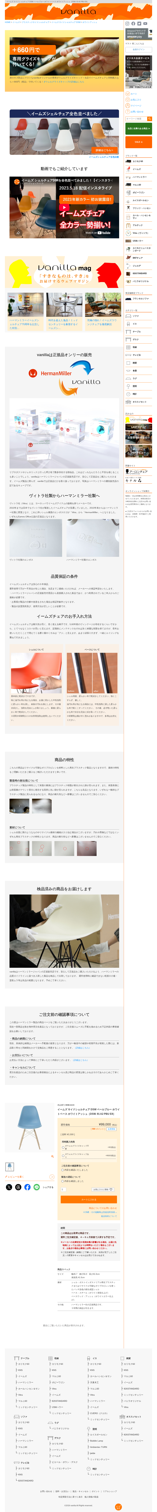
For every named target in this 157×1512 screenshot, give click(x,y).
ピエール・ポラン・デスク (65, 1462)
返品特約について (109, 1216)
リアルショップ (110, 1491)
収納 (135, 347)
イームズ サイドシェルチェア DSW (65, 22)
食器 (135, 371)
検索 (149, 119)
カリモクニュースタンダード (142, 249)
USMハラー (138, 241)
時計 (135, 394)
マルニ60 (137, 185)
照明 (135, 386)
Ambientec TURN (98, 1447)
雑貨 (135, 363)
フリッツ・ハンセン (142, 208)
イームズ (16, 22)
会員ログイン (139, 49)
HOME (7, 22)
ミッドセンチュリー (28, 1407)
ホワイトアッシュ (89, 22)
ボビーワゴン (139, 192)
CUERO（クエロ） (99, 1413)
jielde (92, 1453)
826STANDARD (140, 273)
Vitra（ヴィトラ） (141, 233)
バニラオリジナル (141, 281)
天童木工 (94, 1382)
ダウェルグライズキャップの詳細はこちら (63, 81)
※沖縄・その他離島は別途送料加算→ (100, 1212)
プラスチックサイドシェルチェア (35, 22)
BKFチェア (138, 258)
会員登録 (111, 1129)
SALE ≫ (139, 142)
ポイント (96, 1491)
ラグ (135, 378)
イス (135, 324)
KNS (20, 1370)
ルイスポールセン (141, 200)
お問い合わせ (46, 1491)
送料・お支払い (62, 1491)
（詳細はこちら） (82, 1048)
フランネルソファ (141, 299)
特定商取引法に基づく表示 (70, 1497)
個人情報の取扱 (91, 1497)
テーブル (137, 332)
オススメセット (140, 402)
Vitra (20, 1395)
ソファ (136, 316)
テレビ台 (137, 355)
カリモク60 (138, 161)
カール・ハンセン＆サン (142, 216)
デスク (136, 339)
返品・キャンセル (80, 1491)
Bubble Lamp (96, 1441)
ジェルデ (137, 266)
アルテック (138, 225)
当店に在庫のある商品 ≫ (139, 128)
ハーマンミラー (140, 177)
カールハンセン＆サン (29, 1388)
